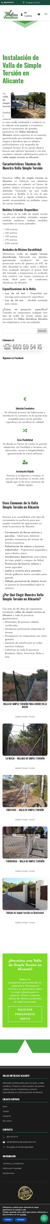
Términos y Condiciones (13, 1163)
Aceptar (8, 1220)
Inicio (5, 1106)
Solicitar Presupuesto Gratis (25, 1014)
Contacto (7, 1116)
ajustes (23, 1214)
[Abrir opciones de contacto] (44, 1218)
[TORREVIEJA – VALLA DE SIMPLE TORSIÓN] (25, 843)
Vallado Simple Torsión (25, 716)
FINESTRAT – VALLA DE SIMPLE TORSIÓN (25, 810)
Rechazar (20, 1220)
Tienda (6, 1111)
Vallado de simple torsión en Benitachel (25, 912)
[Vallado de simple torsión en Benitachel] (25, 894)
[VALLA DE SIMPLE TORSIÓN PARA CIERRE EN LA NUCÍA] (25, 685)
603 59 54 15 (8, 2)
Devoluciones (8, 1173)
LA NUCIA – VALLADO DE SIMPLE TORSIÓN (25, 758)
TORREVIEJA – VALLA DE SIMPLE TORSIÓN (25, 861)
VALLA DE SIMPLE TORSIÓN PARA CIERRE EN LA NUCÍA (25, 705)
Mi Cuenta (28, 14)
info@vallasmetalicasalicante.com (21, 1142)
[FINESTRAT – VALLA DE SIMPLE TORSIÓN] (25, 791)
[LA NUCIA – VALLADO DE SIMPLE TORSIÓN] (25, 740)
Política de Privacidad (12, 1168)
